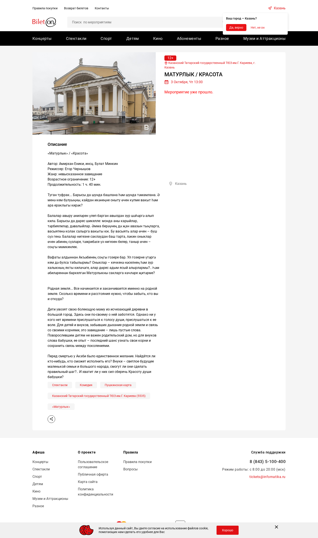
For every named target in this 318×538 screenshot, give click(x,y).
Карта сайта (88, 482)
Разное (222, 38)
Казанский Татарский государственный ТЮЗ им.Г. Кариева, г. (209, 65)
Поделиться (51, 419)
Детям (132, 38)
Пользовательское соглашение (93, 464)
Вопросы (130, 469)
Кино (158, 38)
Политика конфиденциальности (95, 491)
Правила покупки (45, 8)
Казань (280, 8)
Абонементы (189, 38)
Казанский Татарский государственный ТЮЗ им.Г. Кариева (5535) (99, 396)
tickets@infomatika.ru (267, 477)
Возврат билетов (76, 8)
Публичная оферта (93, 474)
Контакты (102, 8)
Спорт (106, 38)
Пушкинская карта (118, 385)
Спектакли (76, 38)
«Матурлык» (61, 406)
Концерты (42, 38)
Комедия (86, 385)
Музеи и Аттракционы (264, 38)
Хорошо (227, 530)
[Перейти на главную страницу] (44, 22)
